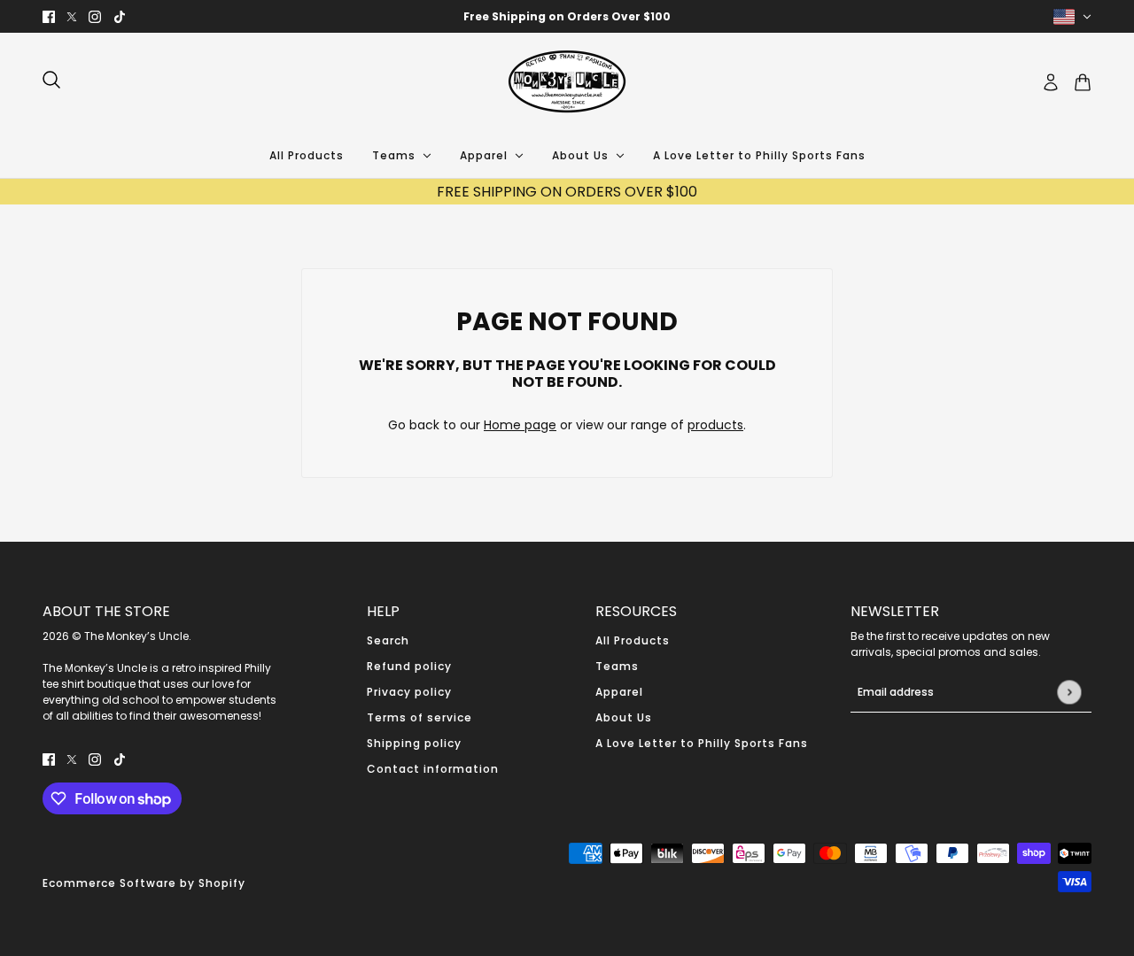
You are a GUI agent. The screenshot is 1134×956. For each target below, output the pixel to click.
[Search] (51, 80)
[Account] (1051, 82)
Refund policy (409, 666)
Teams (617, 666)
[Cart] (1082, 82)
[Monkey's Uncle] (567, 82)
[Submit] (1069, 692)
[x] (71, 16)
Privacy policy (409, 691)
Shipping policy (414, 743)
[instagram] (95, 16)
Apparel (619, 691)
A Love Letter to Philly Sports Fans (701, 743)
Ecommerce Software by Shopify (144, 882)
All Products (632, 640)
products (715, 425)
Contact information (433, 768)
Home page (520, 425)
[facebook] (48, 16)
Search (388, 640)
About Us (623, 717)
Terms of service (419, 717)
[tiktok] (119, 16)
